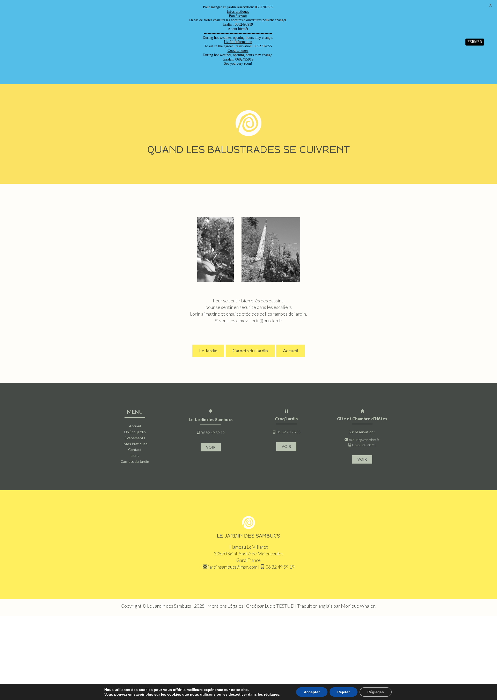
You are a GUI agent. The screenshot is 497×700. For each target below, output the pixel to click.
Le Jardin (208, 350)
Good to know (238, 51)
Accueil (290, 350)
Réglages (375, 692)
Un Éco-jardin (135, 432)
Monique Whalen (358, 606)
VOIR (210, 447)
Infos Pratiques (135, 444)
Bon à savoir (238, 16)
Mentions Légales (225, 606)
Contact (135, 449)
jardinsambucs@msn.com (232, 567)
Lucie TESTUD (279, 606)
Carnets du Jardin (250, 350)
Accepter (312, 692)
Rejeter (343, 692)
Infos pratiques (238, 11)
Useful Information (238, 42)
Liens (135, 455)
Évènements (135, 438)
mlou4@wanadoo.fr (364, 439)
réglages (271, 694)
